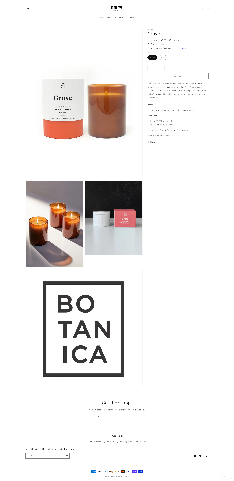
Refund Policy (99, 442)
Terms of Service (141, 442)
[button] (28, 8)
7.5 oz (152, 57)
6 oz (163, 57)
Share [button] (152, 142)
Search (89, 442)
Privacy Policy (112, 442)
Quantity (150, 63)
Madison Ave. (113, 476)
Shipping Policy (126, 442)
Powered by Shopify (123, 476)
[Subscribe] (136, 416)
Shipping (150, 44)
